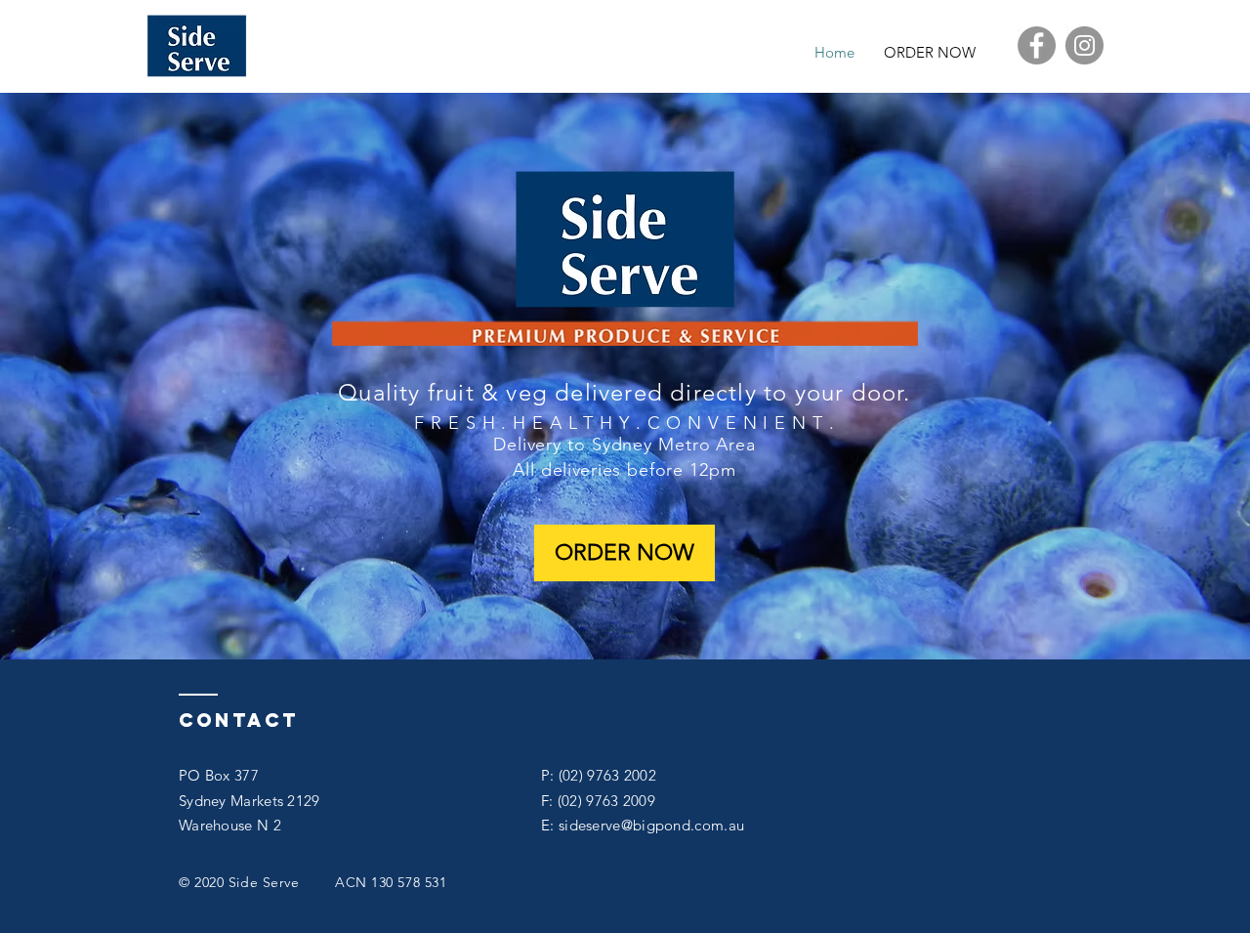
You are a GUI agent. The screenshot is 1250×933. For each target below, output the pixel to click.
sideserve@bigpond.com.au (651, 825)
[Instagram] (1084, 45)
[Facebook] (1037, 45)
